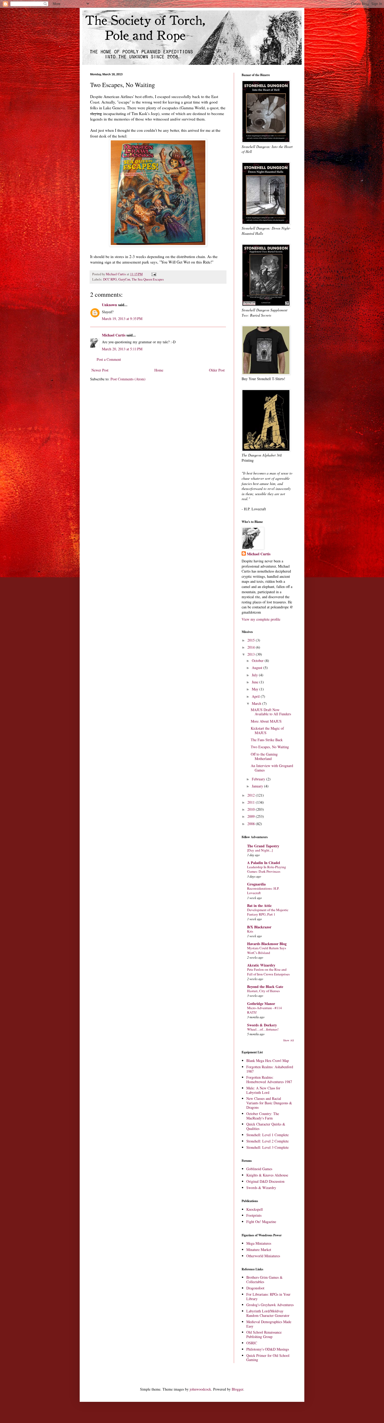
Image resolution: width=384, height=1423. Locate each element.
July (255, 674)
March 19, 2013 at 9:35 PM (122, 318)
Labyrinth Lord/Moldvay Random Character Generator (267, 1313)
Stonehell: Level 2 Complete (267, 1141)
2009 (251, 816)
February (259, 778)
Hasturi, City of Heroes (263, 990)
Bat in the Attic (259, 905)
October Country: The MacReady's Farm (262, 1116)
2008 (251, 823)
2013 (251, 654)
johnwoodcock (200, 1389)
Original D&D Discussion (265, 1181)
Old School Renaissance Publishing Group (264, 1334)
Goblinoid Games (259, 1168)
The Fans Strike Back (267, 739)
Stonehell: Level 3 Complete (267, 1147)
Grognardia (256, 884)
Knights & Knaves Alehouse (267, 1175)
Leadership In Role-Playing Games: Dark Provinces (266, 869)
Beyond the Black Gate (265, 986)
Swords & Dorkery (262, 1025)
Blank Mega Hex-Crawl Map (267, 1060)
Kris (250, 931)
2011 (251, 802)
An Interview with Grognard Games (272, 768)
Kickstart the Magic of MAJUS (267, 730)
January (258, 786)
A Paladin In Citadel (263, 862)
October (258, 660)
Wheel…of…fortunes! (262, 1029)
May (255, 689)
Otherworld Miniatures (263, 1255)
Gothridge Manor (261, 1003)
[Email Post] (153, 274)
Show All (288, 1040)
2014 (251, 647)
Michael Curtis (113, 335)
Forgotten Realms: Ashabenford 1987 (269, 1069)
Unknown (109, 304)
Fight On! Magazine (261, 1221)
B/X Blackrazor (259, 927)
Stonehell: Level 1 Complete (267, 1134)
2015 (251, 640)
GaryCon (124, 279)
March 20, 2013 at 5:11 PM (122, 348)
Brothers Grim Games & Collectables (264, 1279)
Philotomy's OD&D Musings (267, 1349)
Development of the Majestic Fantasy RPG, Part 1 (267, 912)
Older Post (217, 370)
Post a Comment (109, 359)
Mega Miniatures (258, 1243)
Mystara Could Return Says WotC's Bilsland (266, 950)
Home (158, 370)
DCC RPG (110, 279)
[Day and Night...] (260, 850)
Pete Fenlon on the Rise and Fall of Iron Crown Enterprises (268, 971)
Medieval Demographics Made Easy (268, 1324)
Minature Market (258, 1249)
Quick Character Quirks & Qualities (265, 1126)
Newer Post (99, 370)
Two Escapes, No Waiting (270, 746)
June (255, 681)
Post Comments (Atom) (128, 378)
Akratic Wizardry (261, 965)
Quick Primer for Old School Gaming (267, 1357)
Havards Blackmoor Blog (267, 943)
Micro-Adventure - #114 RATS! (264, 1010)
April (256, 696)
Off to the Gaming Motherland (264, 756)
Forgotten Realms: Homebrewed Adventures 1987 (269, 1079)
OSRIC (251, 1342)
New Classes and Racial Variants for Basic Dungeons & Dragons (269, 1103)
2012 (251, 795)
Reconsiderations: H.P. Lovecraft (263, 890)
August (257, 667)
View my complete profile (261, 619)
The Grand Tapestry (263, 846)
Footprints (253, 1215)
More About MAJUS (266, 721)
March (257, 703)
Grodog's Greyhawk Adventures (270, 1304)
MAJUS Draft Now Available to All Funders (271, 712)
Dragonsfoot (255, 1287)
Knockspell (254, 1209)
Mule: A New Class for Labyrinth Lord (263, 1090)
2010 (251, 809)
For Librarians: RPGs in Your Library (268, 1296)
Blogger (237, 1389)
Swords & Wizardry (261, 1187)
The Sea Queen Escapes (148, 279)
